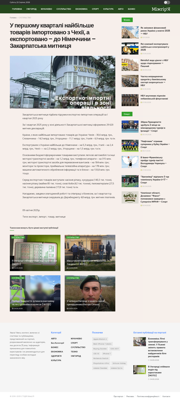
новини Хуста (116, 368)
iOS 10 (96, 353)
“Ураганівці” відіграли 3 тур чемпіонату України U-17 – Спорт (155, 179)
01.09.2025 (146, 53)
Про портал (118, 396)
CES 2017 (115, 349)
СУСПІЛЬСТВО (64, 9)
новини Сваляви (100, 368)
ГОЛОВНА (17, 9)
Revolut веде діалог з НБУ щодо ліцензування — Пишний (154, 63)
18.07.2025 (146, 151)
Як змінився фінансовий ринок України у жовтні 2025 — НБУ (155, 30)
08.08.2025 (146, 70)
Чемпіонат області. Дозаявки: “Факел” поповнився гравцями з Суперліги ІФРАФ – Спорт (154, 197)
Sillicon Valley (119, 363)
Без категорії (57, 343)
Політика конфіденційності (148, 396)
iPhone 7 (107, 353)
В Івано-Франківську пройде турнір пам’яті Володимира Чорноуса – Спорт (153, 162)
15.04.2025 (146, 205)
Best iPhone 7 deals (103, 344)
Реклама (130, 396)
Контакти (166, 396)
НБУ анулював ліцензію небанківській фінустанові (154, 97)
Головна (13, 17)
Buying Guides (100, 349)
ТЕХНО (74, 351)
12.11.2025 (146, 37)
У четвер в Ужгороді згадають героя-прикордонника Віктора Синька (86, 302)
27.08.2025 (146, 170)
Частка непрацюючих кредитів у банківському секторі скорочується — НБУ (153, 81)
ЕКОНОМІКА (81, 9)
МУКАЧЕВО (46, 9)
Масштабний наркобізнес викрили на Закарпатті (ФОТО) (86, 262)
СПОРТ (95, 9)
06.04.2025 (146, 134)
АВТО (120, 9)
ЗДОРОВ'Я (56, 356)
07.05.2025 (146, 102)
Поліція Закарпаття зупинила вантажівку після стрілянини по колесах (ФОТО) (33, 302)
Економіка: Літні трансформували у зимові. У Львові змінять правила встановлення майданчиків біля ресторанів (158, 347)
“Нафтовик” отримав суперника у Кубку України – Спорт (155, 144)
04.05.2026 (18, 268)
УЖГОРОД (31, 9)
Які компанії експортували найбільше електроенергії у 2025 (155, 46)
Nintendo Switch (101, 358)
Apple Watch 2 (100, 339)
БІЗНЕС (131, 9)
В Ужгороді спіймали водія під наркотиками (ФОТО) (34, 262)
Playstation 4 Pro (101, 363)
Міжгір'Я (161, 9)
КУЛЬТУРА (108, 9)
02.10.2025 (146, 89)
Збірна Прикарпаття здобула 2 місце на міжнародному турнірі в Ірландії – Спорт (153, 126)
